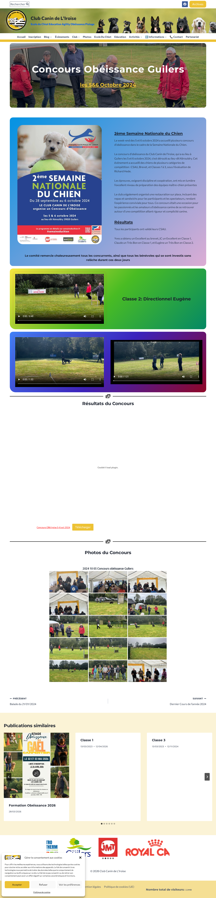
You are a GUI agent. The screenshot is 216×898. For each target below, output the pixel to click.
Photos (87, 36)
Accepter (17, 884)
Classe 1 (86, 740)
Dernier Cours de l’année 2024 (188, 701)
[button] (80, 857)
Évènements (62, 36)
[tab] (101, 824)
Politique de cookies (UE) (119, 886)
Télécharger (83, 527)
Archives (197, 4)
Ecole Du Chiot (102, 36)
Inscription (34, 36)
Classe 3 (158, 740)
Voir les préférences (69, 884)
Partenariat (192, 36)
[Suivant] (207, 777)
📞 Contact (176, 36)
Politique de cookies (41, 892)
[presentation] (36, 765)
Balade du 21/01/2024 (23, 701)
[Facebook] (185, 4)
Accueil (21, 36)
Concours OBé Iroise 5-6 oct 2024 (53, 527)
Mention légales (91, 886)
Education (120, 36)
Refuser (43, 884)
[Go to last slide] (8, 777)
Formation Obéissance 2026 (32, 805)
